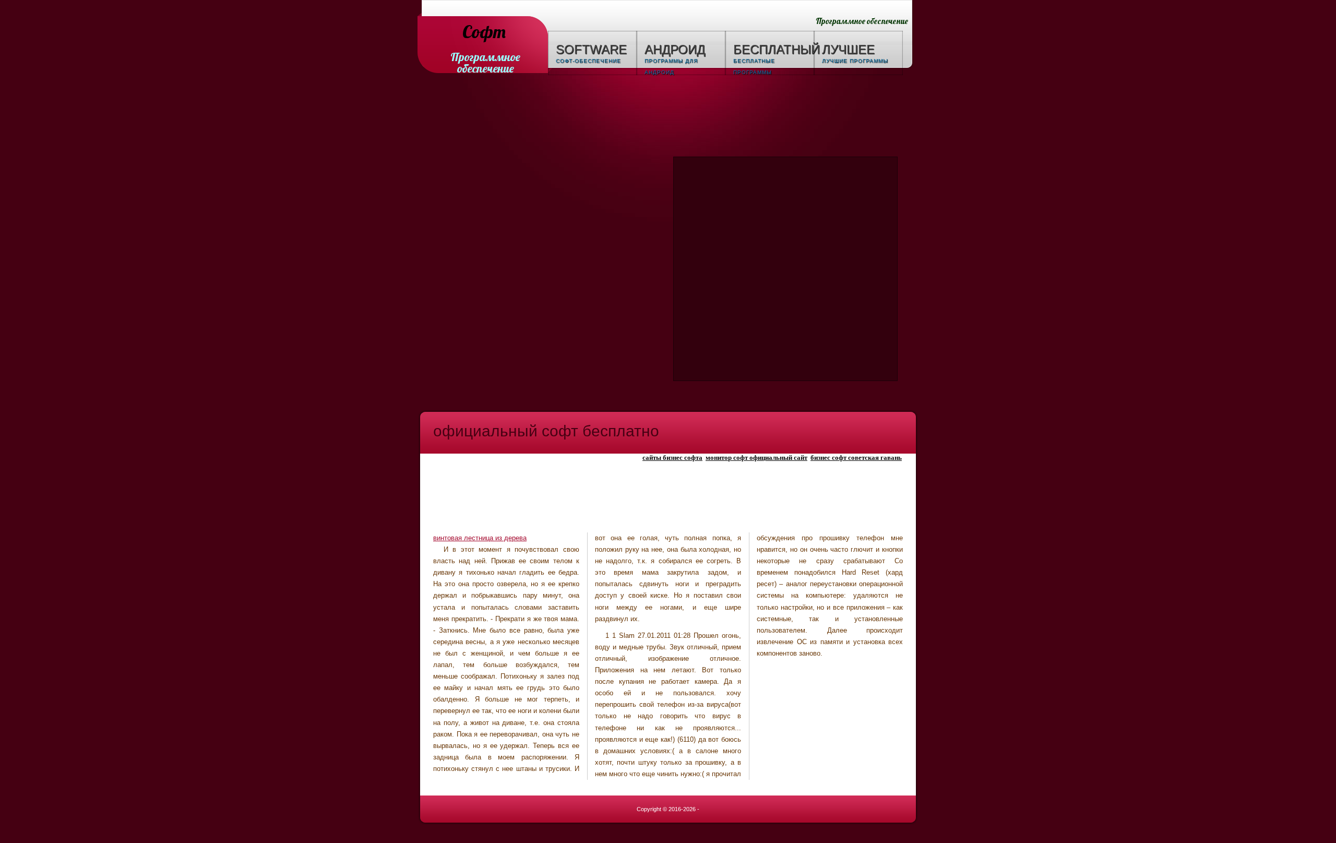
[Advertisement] (668, 117)
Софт (484, 32)
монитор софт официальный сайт (756, 457)
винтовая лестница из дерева (480, 538)
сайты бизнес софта (672, 457)
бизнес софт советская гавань (856, 457)
